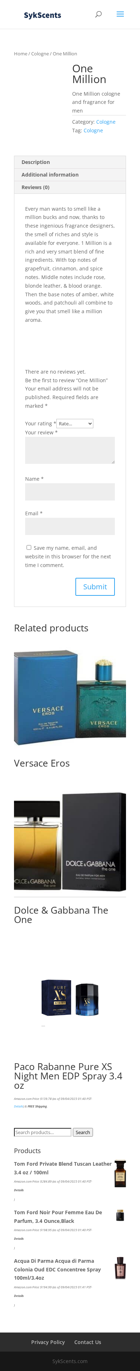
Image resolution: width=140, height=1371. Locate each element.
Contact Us (87, 1342)
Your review (41, 432)
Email (34, 513)
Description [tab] (36, 162)
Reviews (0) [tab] (36, 187)
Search (83, 1132)
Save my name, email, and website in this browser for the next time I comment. (68, 556)
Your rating (40, 423)
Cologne (40, 53)
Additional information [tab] (50, 174)
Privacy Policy (48, 1342)
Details (18, 1106)
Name (34, 478)
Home (20, 53)
